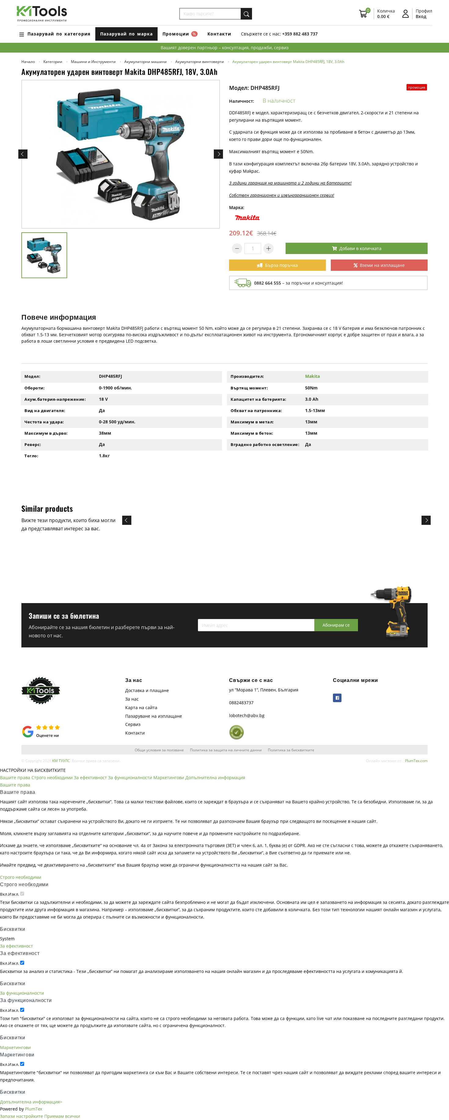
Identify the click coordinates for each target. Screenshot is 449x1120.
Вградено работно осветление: (265, 444)
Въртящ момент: (249, 388)
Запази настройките (21, 1116)
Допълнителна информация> (31, 1102)
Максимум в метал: (252, 422)
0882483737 (241, 703)
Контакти (219, 34)
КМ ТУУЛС (61, 760)
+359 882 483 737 (300, 34)
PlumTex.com (416, 760)
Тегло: (31, 456)
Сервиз (133, 724)
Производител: (247, 376)
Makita (312, 376)
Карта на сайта (141, 707)
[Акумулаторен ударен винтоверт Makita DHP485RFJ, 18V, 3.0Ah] (120, 154)
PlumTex (33, 1109)
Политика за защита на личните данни (226, 749)
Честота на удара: (44, 422)
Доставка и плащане (147, 690)
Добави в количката (360, 248)
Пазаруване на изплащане (153, 716)
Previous (22, 154)
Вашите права (15, 777)
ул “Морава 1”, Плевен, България (263, 690)
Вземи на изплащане (382, 265)
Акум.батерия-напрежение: (55, 399)
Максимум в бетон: (252, 433)
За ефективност (90, 777)
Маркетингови (168, 777)
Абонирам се (336, 625)
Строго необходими (52, 777)
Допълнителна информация (215, 777)
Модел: (32, 376)
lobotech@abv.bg (247, 715)
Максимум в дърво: (46, 433)
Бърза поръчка (281, 265)
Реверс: (32, 444)
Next (218, 154)
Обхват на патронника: (256, 410)
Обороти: (34, 388)
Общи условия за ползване (159, 749)
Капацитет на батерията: (259, 399)
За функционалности (130, 777)
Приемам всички (62, 1116)
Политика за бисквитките (291, 749)
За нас (132, 699)
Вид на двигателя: (44, 410)
